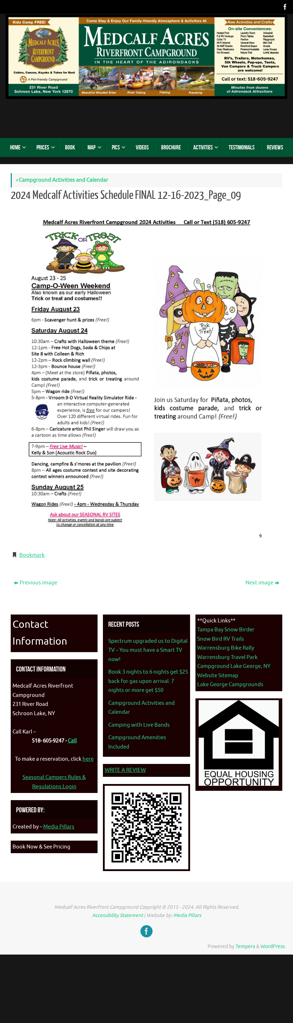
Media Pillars (58, 826)
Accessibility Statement (117, 915)
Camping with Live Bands (139, 725)
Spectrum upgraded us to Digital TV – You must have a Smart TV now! (148, 650)
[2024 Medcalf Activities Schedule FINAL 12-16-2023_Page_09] (146, 375)
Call (72, 740)
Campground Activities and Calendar (61, 180)
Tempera (245, 946)
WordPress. (273, 946)
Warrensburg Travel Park (227, 657)
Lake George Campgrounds (230, 684)
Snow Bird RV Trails (220, 639)
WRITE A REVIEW (125, 770)
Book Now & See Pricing (41, 846)
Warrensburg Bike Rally (225, 648)
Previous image (38, 582)
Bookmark (32, 555)
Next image (259, 582)
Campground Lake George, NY (233, 666)
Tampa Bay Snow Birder (225, 629)
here (88, 759)
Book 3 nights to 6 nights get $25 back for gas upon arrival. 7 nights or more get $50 (148, 681)
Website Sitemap (217, 675)
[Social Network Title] (284, 7)
